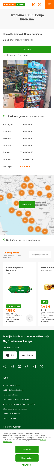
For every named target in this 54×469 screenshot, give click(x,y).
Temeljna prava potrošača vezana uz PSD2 (19, 404)
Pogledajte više (38, 254)
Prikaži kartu (27, 205)
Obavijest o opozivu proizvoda (15, 409)
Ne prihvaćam (27, 458)
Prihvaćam (27, 449)
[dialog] (27, 449)
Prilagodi (26, 465)
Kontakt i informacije (11, 385)
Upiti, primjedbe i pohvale (13, 390)
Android (30, 355)
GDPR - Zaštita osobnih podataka (16, 399)
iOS (12, 355)
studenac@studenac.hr (21, 39)
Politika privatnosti (10, 395)
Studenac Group (9, 418)
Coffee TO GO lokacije (11, 413)
